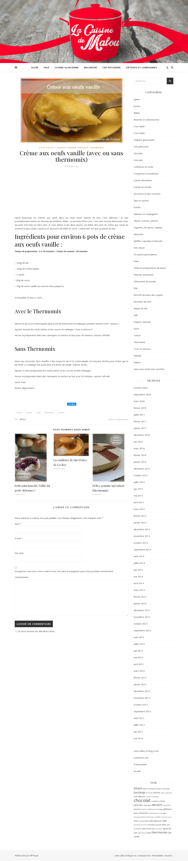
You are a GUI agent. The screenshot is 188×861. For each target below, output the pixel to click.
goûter (29, 412)
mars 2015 (139, 509)
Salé (46, 67)
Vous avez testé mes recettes (149, 369)
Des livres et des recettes (147, 193)
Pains (136, 261)
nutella (141, 821)
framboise (151, 809)
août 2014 (139, 556)
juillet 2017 (139, 414)
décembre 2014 (142, 529)
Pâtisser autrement (143, 274)
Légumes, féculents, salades (148, 227)
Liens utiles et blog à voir (146, 750)
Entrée (137, 207)
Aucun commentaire (118, 419)
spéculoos (142, 833)
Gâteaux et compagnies (141, 67)
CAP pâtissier (140, 796)
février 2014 (140, 596)
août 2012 (139, 718)
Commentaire (21, 577)
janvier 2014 (140, 603)
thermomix (49, 412)
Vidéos (137, 362)
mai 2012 (138, 738)
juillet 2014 (139, 563)
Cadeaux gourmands (144, 139)
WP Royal (34, 855)
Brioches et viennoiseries (146, 119)
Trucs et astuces (142, 348)
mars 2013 (139, 670)
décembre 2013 (142, 610)
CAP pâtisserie (112, 67)
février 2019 (140, 407)
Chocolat (138, 153)
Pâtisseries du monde (145, 281)
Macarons (90, 67)
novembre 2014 (142, 536)
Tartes (137, 335)
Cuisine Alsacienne (67, 67)
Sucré (34, 67)
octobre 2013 (141, 623)
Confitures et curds (143, 166)
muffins (158, 817)
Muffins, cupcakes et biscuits (148, 241)
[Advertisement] (71, 192)
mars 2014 (139, 590)
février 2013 (140, 677)
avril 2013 (139, 664)
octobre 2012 (141, 704)
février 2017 (140, 421)
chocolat (142, 800)
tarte (149, 832)
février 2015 (140, 515)
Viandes (138, 355)
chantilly (155, 796)
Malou (23, 419)
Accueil (137, 771)
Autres (137, 106)
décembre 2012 (142, 691)
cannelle (168, 793)
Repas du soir (141, 308)
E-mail (19, 538)
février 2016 (140, 455)
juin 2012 (138, 731)
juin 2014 (138, 569)
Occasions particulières (145, 254)
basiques (159, 789)
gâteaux (167, 808)
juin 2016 (138, 441)
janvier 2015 (140, 522)
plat (164, 820)
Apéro (137, 99)
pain (146, 821)
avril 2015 (139, 502)
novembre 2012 (142, 697)
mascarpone (153, 813)
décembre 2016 (142, 434)
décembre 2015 (142, 468)
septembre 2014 (142, 549)
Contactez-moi (141, 757)
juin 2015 (138, 488)
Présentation (140, 764)
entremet (167, 805)
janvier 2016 (140, 461)
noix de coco (166, 817)
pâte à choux (157, 829)
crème (19, 412)
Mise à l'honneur (147, 817)
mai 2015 (138, 495)
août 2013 (139, 637)
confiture (155, 801)
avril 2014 (139, 583)
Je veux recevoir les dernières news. (36, 631)
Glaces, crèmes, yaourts (72, 147)
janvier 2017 (140, 428)
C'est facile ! (47, 147)
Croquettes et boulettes (146, 173)
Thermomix (97, 147)
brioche (156, 792)
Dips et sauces (141, 200)
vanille (61, 412)
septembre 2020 (142, 394)
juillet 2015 (139, 482)
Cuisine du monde (142, 187)
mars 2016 (139, 448)
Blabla (137, 112)
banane (152, 788)
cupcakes (147, 805)
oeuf (38, 412)
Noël (136, 821)
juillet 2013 (139, 643)
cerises (148, 797)
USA (169, 832)
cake (162, 793)
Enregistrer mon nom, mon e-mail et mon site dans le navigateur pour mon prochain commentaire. (64, 571)
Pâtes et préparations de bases (150, 267)
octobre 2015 (141, 475)
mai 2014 (138, 576)
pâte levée (146, 828)
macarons (143, 813)
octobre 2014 (141, 542)
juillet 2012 (139, 724)
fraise (144, 809)
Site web (19, 553)
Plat (136, 288)
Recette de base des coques (148, 294)
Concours (138, 160)
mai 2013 (138, 657)
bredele (149, 793)
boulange (140, 792)
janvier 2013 (140, 684)
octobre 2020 (141, 387)
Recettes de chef (142, 301)
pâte (164, 824)
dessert (157, 805)
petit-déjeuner (155, 821)
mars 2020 (139, 401)
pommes (151, 824)
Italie (136, 813)
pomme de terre (140, 825)
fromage (159, 809)
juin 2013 (138, 650)
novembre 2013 (142, 616)
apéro (145, 788)
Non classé (139, 247)
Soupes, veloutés (142, 321)
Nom (18, 523)
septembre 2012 (142, 711)
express (137, 809)
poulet (158, 824)
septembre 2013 (142, 630)
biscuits (166, 788)
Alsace (138, 788)
